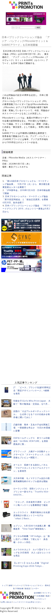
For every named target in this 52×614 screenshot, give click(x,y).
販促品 (27, 588)
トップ (4, 585)
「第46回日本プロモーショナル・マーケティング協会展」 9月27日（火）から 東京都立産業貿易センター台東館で (26, 184)
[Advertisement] (26, 299)
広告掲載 (40, 596)
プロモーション (30, 585)
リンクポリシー (40, 599)
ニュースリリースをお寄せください (27, 602)
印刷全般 (19, 588)
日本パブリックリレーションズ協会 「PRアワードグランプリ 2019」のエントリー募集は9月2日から (27, 208)
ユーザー (35, 588)
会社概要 (37, 593)
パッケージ (18, 585)
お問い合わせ (6, 602)
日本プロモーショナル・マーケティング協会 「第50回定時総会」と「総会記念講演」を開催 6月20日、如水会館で (26, 199)
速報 (10, 585)
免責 (47, 596)
